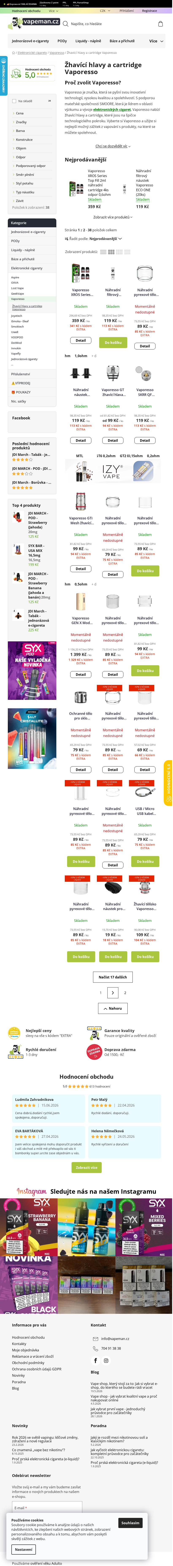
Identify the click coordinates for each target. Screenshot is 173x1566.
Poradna (19, 1382)
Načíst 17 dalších (113, 977)
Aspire (15, 277)
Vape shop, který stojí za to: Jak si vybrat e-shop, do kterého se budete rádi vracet (124, 1385)
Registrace (149, 11)
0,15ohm (135, 456)
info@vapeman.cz (115, 1338)
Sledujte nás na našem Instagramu (103, 1191)
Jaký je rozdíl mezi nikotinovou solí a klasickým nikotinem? (119, 1439)
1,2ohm (64, 356)
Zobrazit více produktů (111, 217)
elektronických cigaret (112, 109)
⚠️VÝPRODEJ (20, 383)
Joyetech (16, 316)
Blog (15, 1388)
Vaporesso (17, 299)
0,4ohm (64, 584)
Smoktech (17, 326)
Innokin (16, 348)
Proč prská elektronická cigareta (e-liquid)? (45, 1459)
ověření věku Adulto (46, 1563)
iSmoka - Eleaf (20, 321)
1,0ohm (81, 356)
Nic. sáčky (18, 401)
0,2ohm (153, 456)
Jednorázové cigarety (24, 359)
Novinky (18, 1375)
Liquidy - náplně (23, 250)
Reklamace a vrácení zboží (33, 1356)
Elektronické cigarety (26, 268)
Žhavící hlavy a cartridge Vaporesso (27, 307)
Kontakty (19, 1343)
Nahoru (115, 1008)
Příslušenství (20, 374)
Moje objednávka (25, 1350)
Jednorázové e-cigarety (28, 232)
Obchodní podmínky (28, 1362)
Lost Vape (17, 288)
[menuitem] (30, 41)
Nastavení (23, 1549)
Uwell (14, 332)
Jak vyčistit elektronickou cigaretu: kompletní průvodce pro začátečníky (120, 1452)
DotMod (16, 343)
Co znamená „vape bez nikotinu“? (38, 1450)
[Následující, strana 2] (112, 992)
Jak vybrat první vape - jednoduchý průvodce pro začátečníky (118, 1411)
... (12, 364)
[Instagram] (106, 1361)
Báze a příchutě (23, 259)
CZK (103, 11)
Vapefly (16, 353)
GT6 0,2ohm (106, 456)
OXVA (14, 282)
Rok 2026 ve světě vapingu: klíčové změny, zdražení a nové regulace (45, 1439)
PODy (15, 241)
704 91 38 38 (111, 1348)
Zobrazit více (86, 1167)
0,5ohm (81, 584)
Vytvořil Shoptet (148, 1556)
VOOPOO (17, 337)
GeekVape (17, 293)
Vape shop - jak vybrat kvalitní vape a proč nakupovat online (124, 1398)
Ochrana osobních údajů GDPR (36, 1369)
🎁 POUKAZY (21, 392)
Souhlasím (130, 1523)
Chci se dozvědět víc (111, 146)
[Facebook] (95, 1361)
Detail (81, 340)
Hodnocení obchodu (26, 11)
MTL (79, 456)
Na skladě (34, 101)
